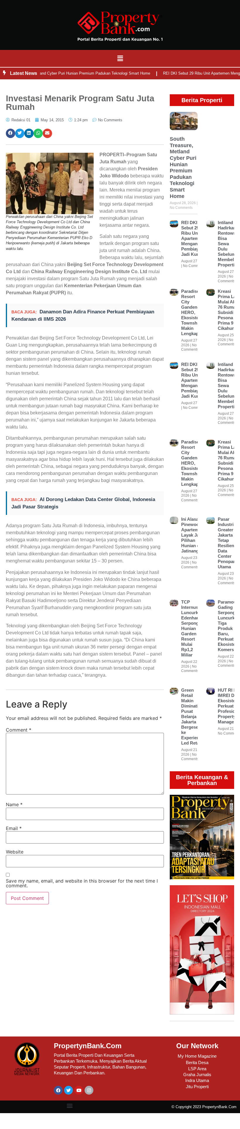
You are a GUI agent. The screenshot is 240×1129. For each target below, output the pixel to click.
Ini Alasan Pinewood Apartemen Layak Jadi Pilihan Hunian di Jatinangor (192, 535)
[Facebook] (58, 1090)
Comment (18, 730)
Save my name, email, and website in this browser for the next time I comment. (82, 883)
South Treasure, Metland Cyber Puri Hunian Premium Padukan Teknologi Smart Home (183, 167)
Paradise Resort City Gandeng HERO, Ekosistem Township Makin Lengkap (192, 312)
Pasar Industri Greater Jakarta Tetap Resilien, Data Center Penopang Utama (228, 543)
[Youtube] (78, 1090)
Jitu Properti (197, 1086)
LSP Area (197, 1068)
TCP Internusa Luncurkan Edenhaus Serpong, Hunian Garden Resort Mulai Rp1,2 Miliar (192, 628)
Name (14, 804)
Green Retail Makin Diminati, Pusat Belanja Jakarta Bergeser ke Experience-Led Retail (193, 716)
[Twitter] (68, 1090)
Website (14, 851)
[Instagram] (89, 1090)
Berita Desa (197, 1062)
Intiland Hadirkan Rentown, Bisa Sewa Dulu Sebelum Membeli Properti (227, 243)
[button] (120, 58)
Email (14, 828)
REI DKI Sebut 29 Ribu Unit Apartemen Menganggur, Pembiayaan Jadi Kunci (194, 238)
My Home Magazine (197, 1056)
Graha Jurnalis (197, 1074)
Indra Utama (197, 1080)
